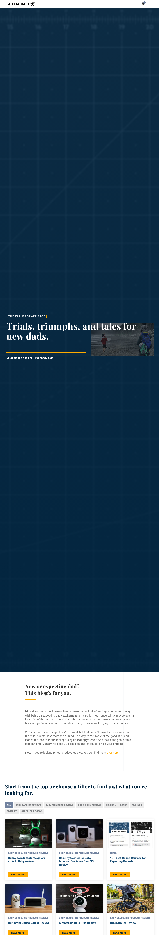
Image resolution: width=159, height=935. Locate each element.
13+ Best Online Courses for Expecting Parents (128, 860)
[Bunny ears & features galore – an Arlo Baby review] (28, 833)
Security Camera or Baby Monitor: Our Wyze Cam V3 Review (76, 861)
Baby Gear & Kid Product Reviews (28, 853)
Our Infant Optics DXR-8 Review (28, 923)
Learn (113, 853)
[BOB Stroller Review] (130, 898)
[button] (150, 4)
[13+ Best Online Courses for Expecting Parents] (130, 833)
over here (113, 752)
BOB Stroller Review (123, 923)
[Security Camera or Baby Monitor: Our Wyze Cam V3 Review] (79, 833)
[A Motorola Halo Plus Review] (79, 898)
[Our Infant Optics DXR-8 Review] (28, 898)
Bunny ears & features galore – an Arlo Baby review (28, 860)
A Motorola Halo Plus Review (77, 923)
